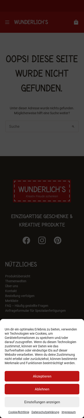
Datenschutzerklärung (45, 412)
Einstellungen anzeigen (42, 402)
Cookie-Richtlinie (18, 412)
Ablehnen (42, 389)
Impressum (69, 412)
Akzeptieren (42, 376)
